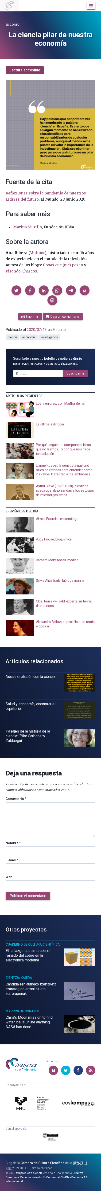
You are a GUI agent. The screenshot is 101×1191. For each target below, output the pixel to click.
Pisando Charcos (21, 271)
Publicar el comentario (28, 896)
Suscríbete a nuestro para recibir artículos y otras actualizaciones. (47, 361)
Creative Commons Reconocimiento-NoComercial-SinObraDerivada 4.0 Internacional (47, 1177)
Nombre (13, 843)
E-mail (12, 860)
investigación (49, 337)
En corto (12, 24)
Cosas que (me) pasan (63, 265)
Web (9, 877)
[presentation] (50, 409)
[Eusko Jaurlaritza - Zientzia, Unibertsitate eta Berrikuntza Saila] (51, 1137)
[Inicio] (9, 5)
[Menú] (91, 6)
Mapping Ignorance (23, 1011)
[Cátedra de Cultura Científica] (32, 1104)
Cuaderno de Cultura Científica (33, 944)
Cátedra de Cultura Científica (42, 1163)
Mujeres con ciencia (29, 1173)
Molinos (37, 252)
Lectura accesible (24, 70)
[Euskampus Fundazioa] (78, 1103)
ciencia (12, 337)
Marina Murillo (27, 227)
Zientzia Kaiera (19, 978)
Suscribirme (75, 373)
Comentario (16, 799)
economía (28, 337)
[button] (16, 290)
